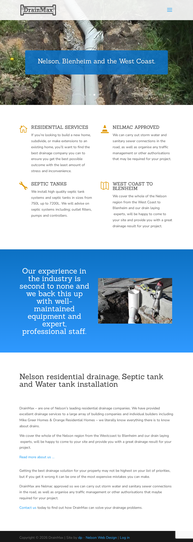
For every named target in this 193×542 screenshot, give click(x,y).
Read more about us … (37, 457)
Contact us (27, 507)
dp (80, 537)
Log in (125, 537)
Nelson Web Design (101, 537)
